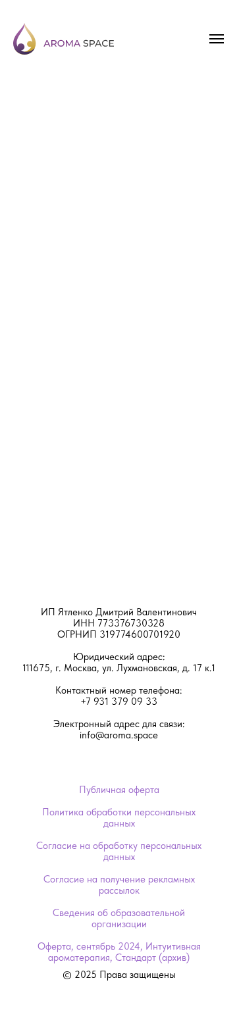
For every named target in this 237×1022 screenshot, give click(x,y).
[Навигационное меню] (216, 38)
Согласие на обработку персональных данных (118, 851)
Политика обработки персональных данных (119, 817)
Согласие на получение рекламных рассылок (119, 884)
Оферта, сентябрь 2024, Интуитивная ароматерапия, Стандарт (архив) (119, 951)
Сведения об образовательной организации (119, 918)
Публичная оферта (119, 790)
